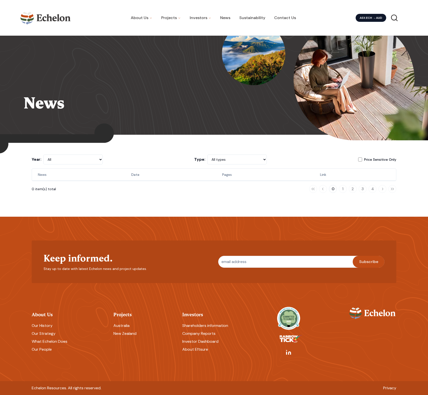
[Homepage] (45, 18)
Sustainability (252, 17)
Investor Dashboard (200, 341)
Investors (198, 17)
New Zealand (124, 333)
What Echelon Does (49, 341)
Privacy (389, 388)
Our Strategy (43, 333)
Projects (169, 17)
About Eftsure (195, 349)
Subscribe (368, 261)
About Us (139, 17)
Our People (42, 349)
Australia (121, 325)
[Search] (394, 18)
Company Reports (198, 333)
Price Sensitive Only (380, 159)
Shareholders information (205, 325)
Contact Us (285, 17)
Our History (42, 325)
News (225, 17)
